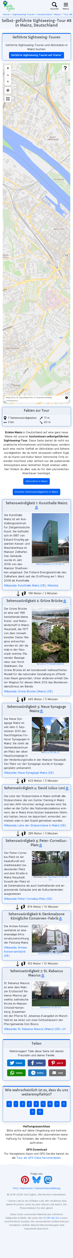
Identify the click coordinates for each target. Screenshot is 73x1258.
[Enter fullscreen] (7, 98)
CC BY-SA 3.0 (59, 564)
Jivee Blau (52, 877)
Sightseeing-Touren (23, 14)
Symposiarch (45, 1007)
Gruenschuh (43, 953)
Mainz (57, 14)
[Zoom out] (7, 75)
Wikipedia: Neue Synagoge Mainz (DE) (29, 772)
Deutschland (45, 14)
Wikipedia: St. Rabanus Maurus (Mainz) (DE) (32, 1029)
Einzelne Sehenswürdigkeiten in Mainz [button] (36, 492)
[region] (36, 233)
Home (6, 14)
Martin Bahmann (43, 564)
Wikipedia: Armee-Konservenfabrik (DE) (16, 951)
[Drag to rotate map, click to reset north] (7, 81)
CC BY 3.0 (56, 1007)
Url (64, 1029)
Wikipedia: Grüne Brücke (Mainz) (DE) (28, 691)
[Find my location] (7, 90)
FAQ (15, 1188)
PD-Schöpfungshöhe (55, 664)
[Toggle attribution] (67, 398)
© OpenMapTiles (25, 397)
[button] (16, 1063)
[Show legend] (65, 68)
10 (40, 1112)
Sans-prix (41, 664)
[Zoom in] (7, 68)
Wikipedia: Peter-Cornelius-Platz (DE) (28, 898)
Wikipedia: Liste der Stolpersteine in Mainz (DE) (35, 825)
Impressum (26, 1188)
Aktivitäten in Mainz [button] (36, 481)
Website (52, 585)
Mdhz (43, 752)
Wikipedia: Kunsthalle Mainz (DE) (25, 585)
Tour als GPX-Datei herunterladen (38, 1158)
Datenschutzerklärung (47, 1188)
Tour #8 (67, 14)
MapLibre (10, 397)
